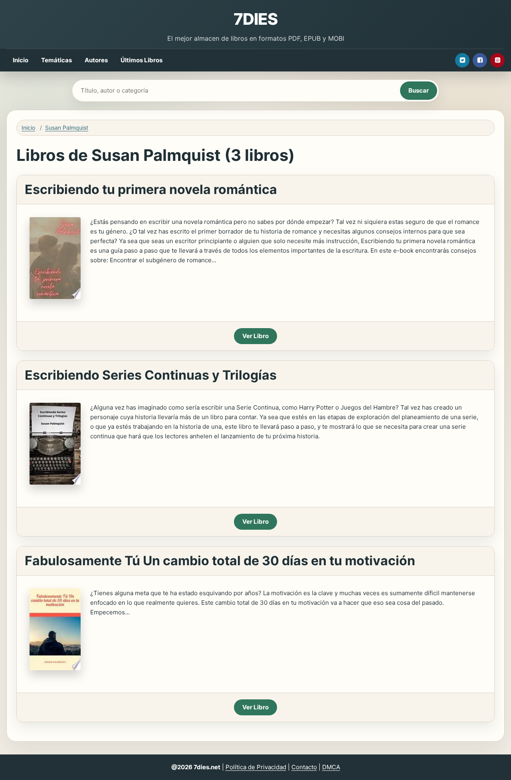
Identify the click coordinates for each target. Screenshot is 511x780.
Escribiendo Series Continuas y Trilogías (151, 375)
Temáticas (56, 60)
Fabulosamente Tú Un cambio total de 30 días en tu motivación (220, 560)
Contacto (304, 767)
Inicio (20, 60)
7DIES (255, 19)
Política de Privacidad (256, 767)
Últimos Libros (141, 60)
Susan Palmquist (66, 127)
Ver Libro (255, 336)
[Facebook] (480, 60)
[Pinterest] (497, 60)
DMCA (331, 767)
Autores (96, 60)
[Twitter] (462, 60)
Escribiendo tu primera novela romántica (151, 189)
